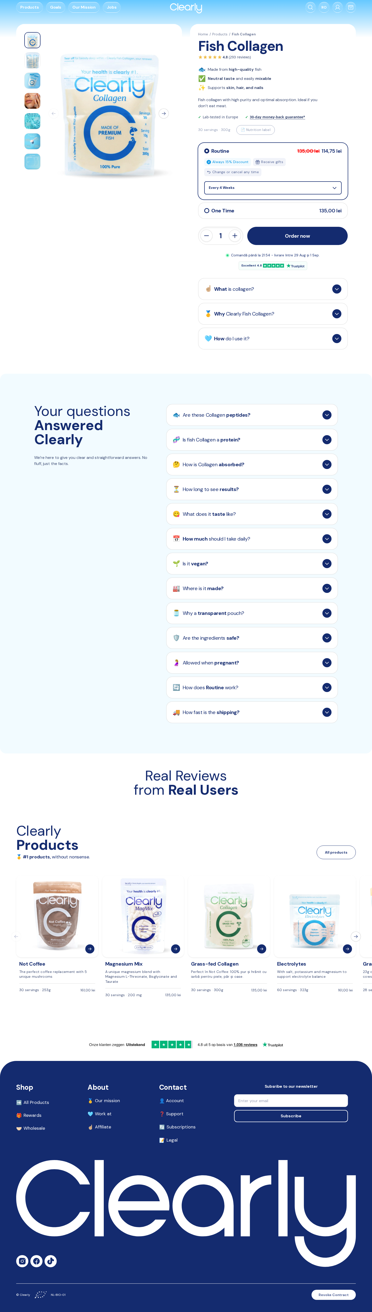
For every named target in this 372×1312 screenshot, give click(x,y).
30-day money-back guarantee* (277, 117)
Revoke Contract (334, 1295)
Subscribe (291, 1116)
